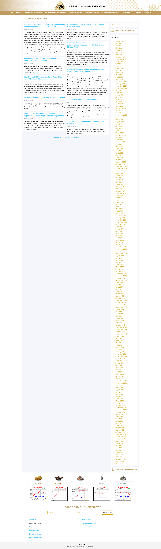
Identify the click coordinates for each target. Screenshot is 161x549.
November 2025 (121, 61)
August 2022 (120, 148)
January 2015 (120, 352)
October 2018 (120, 251)
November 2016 (121, 303)
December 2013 (121, 381)
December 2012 (121, 408)
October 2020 (120, 198)
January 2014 (120, 379)
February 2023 (120, 135)
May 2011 (118, 450)
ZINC (80, 484)
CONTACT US (147, 13)
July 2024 (119, 97)
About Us (32, 520)
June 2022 (119, 153)
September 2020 (121, 200)
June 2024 (119, 99)
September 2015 (121, 334)
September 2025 (121, 66)
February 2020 (120, 215)
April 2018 (119, 265)
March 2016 (119, 320)
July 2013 (118, 392)
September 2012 (121, 414)
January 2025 (120, 84)
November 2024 (121, 88)
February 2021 (120, 189)
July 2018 (118, 258)
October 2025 (120, 64)
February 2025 (120, 81)
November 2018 (121, 249)
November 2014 (121, 356)
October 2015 (120, 332)
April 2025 (119, 77)
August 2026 (120, 41)
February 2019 (120, 242)
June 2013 (119, 394)
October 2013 (120, 385)
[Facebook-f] (76, 544)
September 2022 (121, 146)
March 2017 (119, 294)
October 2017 (120, 278)
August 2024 (120, 95)
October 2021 (120, 171)
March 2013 (119, 401)
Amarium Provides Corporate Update (82, 99)
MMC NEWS (137, 13)
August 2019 (119, 229)
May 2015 (118, 343)
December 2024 (121, 86)
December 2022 (121, 140)
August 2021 (119, 175)
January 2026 (120, 57)
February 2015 (120, 349)
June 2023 (119, 126)
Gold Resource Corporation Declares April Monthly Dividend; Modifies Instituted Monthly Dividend (44, 26)
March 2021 (119, 186)
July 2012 (118, 419)
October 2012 (120, 412)
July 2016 (118, 312)
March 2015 (119, 347)
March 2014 (119, 374)
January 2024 (120, 110)
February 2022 (120, 162)
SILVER (123, 483)
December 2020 (121, 193)
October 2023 (120, 117)
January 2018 (120, 271)
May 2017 (118, 289)
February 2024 (120, 108)
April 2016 (119, 318)
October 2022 (120, 144)
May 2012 (118, 423)
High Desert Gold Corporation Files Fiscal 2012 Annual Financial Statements (43, 78)
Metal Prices (85, 520)
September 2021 (121, 173)
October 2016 (120, 305)
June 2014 (119, 367)
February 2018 (120, 269)
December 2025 (121, 59)
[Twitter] (79, 544)
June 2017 (119, 287)
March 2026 (119, 52)
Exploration (33, 527)
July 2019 (118, 231)
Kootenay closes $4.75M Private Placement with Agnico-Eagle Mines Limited (86, 70)
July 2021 (118, 178)
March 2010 (119, 461)
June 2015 (119, 341)
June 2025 (119, 73)
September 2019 (121, 227)
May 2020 (119, 209)
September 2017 (121, 280)
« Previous (57, 138)
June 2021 (119, 180)
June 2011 (118, 448)
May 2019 (118, 236)
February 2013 (120, 403)
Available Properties (88, 523)
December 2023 (121, 113)
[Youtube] (84, 544)
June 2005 (119, 463)
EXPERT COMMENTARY (92, 13)
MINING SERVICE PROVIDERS (110, 13)
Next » (76, 138)
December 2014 (121, 354)
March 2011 (119, 454)
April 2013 (119, 399)
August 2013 (119, 390)
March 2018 (119, 267)
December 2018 (121, 247)
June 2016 (119, 314)
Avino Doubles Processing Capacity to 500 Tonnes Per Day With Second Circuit (44, 60)
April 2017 (119, 291)
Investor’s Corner (35, 534)
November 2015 (121, 329)
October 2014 (120, 358)
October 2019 (120, 224)
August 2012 (119, 416)
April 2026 (119, 50)
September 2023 (121, 119)
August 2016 (119, 309)
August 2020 (120, 202)
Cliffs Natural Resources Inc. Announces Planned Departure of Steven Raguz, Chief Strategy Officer (44, 115)
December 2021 (121, 166)
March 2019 (119, 240)
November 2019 (121, 222)
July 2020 (119, 204)
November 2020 (121, 195)
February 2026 (120, 55)
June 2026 (119, 46)
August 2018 (119, 256)
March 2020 (119, 213)
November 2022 (121, 142)
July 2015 (118, 338)
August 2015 (119, 336)
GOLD (38, 484)
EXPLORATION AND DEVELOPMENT (55, 13)
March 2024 (119, 106)
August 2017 (119, 282)
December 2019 (121, 220)
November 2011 (120, 437)
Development (34, 530)
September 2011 (121, 441)
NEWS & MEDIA (126, 13)
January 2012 (120, 432)
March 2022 (119, 160)
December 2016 (121, 300)
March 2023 (119, 133)
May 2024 (119, 102)
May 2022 (119, 155)
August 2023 (120, 122)
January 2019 (120, 245)
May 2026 (119, 48)
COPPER (59, 484)
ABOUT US (19, 13)
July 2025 (119, 70)
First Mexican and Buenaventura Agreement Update (44, 97)
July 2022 (119, 151)
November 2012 (121, 410)
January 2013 (120, 405)
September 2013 (121, 387)
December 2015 (121, 327)
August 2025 (120, 68)
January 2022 (120, 164)
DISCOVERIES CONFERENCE (33, 13)
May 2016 (118, 316)
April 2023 (119, 131)
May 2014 (118, 370)
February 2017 (120, 296)
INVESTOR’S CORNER (75, 13)
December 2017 (121, 274)
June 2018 (119, 260)
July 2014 (118, 365)
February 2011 (120, 457)
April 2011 (118, 452)
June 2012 (119, 421)
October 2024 (120, 90)
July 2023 (119, 124)
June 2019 (119, 233)
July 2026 (119, 43)
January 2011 (120, 459)
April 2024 (119, 104)
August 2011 (119, 443)
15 (73, 138)
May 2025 (119, 75)
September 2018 (121, 253)
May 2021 (118, 182)
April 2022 (119, 157)
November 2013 (121, 383)
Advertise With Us (87, 527)
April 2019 (119, 238)
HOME (11, 13)
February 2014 (120, 376)
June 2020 (119, 207)
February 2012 (120, 430)
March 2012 (119, 428)
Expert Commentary (36, 537)
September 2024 (121, 93)
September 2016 (121, 307)
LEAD (101, 484)
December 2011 (120, 434)
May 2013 (118, 396)
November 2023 (121, 115)
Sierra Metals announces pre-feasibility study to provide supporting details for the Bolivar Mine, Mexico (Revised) (86, 45)
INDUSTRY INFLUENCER (126, 31)
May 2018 (118, 262)
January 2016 (120, 325)
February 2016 (120, 323)
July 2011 (118, 446)
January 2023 (120, 137)
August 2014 (119, 363)
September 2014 (121, 361)
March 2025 (119, 79)
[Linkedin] (81, 544)
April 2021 (119, 184)
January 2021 (120, 191)
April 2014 (119, 372)
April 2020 (119, 211)
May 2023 (119, 128)
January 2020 (120, 218)
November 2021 (121, 169)
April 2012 (119, 425)
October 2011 (120, 439)
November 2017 (121, 276)
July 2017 (118, 285)
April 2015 (119, 345)
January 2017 (120, 298)
